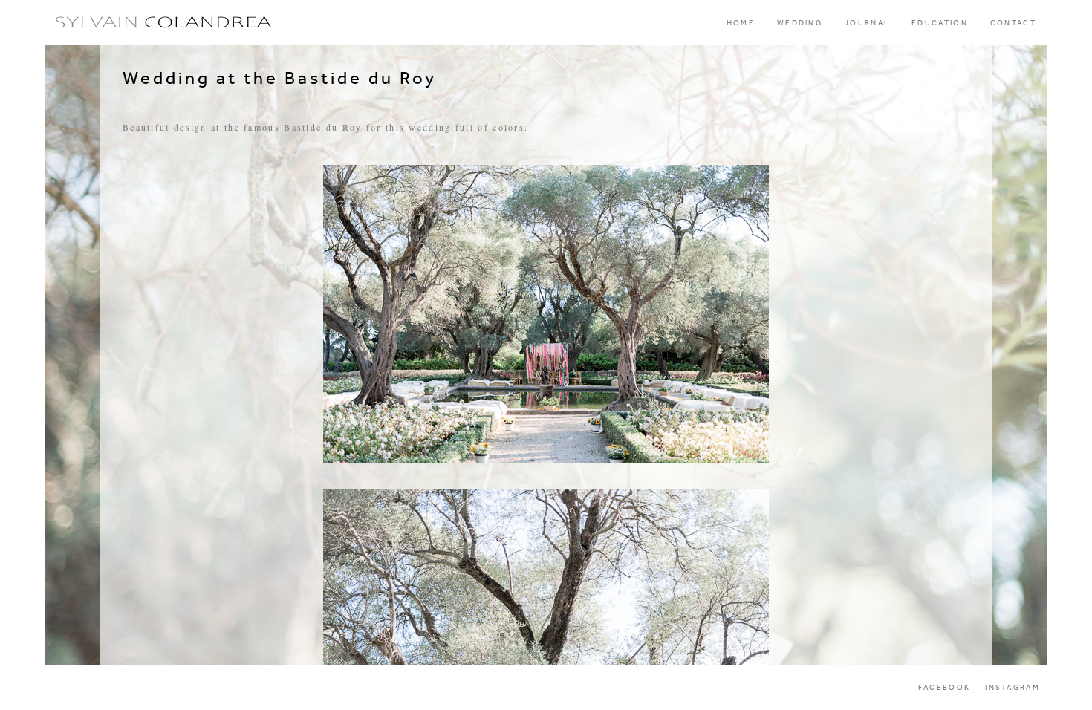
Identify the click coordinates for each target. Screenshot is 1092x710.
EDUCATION (939, 23)
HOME (741, 23)
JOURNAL (867, 23)
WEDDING (799, 23)
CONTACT (1013, 23)
